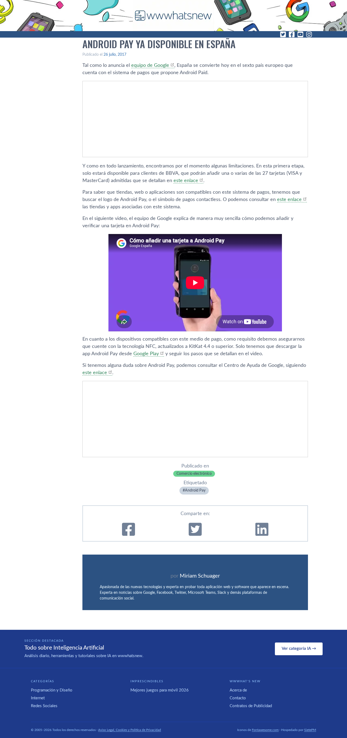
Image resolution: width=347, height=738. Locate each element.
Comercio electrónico (194, 474)
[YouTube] (300, 34)
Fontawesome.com (265, 730)
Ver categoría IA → (299, 649)
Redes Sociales (44, 706)
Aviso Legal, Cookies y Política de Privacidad (129, 730)
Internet (38, 698)
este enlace (186, 180)
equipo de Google (150, 65)
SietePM (310, 730)
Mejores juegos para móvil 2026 (159, 690)
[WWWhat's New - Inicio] (173, 15)
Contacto (238, 698)
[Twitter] (283, 34)
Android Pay (195, 490)
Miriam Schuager (200, 576)
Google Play (146, 353)
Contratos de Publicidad (251, 706)
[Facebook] (291, 34)
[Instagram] (309, 34)
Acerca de (238, 690)
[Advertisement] (195, 119)
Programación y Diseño (51, 690)
